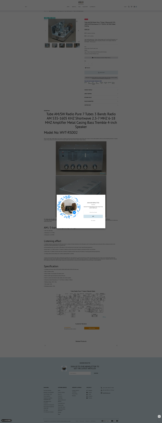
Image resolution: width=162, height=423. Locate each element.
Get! (93, 216)
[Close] (103, 196)
